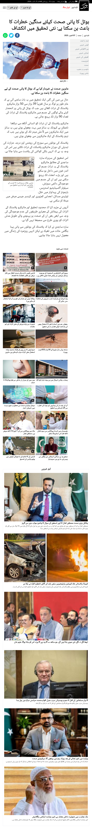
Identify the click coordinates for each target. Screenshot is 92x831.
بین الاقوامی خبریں (82, 49)
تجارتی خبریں (84, 53)
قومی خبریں (84, 45)
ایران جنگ (66, 7)
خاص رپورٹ (84, 73)
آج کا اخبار (26, 7)
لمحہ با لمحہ (84, 41)
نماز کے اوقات (60, 1)
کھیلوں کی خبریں (82, 57)
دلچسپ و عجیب (83, 69)
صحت (79, 35)
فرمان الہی (71, 1)
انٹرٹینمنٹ (85, 61)
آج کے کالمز (13, 7)
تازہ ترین (75, 7)
